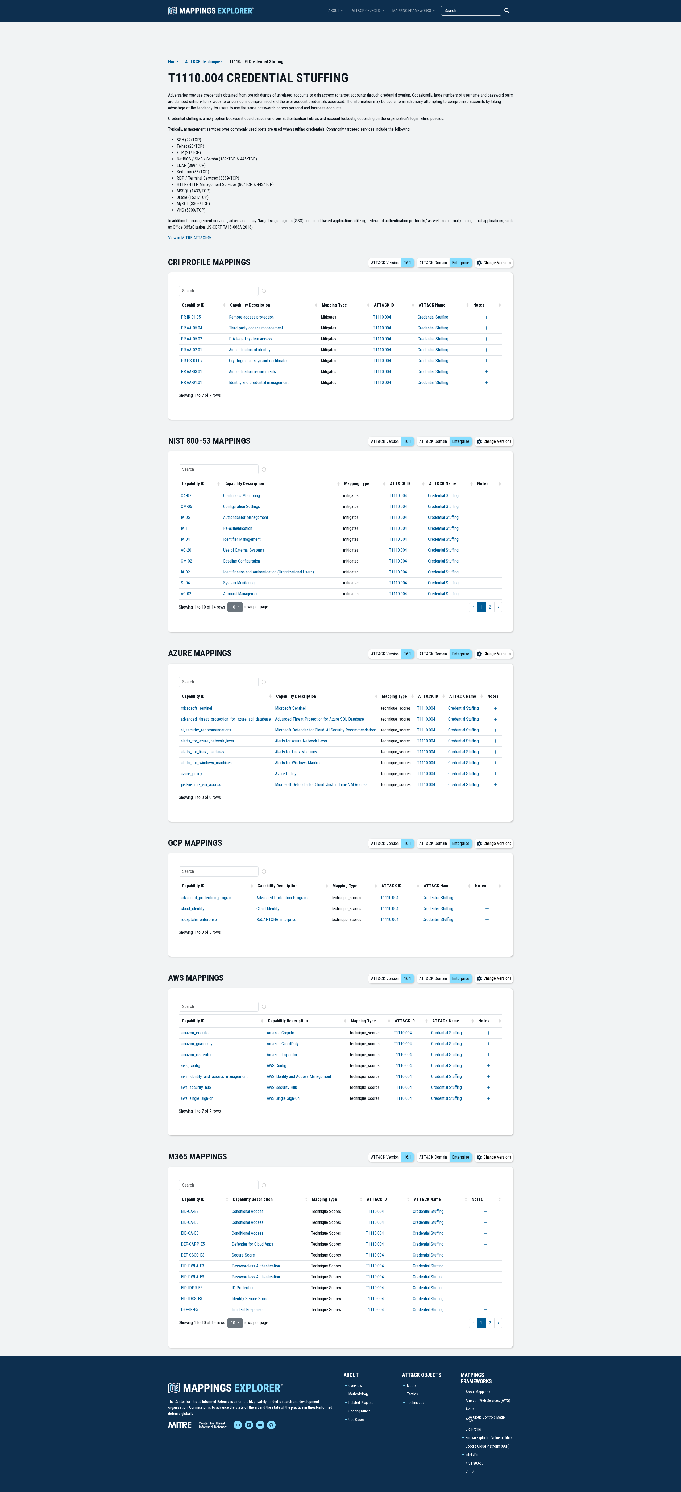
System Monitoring (239, 582)
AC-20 (186, 550)
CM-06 (186, 506)
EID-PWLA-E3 (192, 1265)
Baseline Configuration (241, 561)
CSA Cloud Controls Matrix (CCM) (485, 1419)
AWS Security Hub (282, 1087)
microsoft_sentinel (196, 708)
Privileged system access (250, 338)
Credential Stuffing (433, 317)
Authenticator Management (245, 517)
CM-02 (186, 561)
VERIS (470, 1472)
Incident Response (247, 1309)
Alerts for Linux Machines (296, 751)
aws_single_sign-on (197, 1098)
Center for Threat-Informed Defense (202, 1401)
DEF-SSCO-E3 (192, 1255)
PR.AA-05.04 (191, 327)
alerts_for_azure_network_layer (207, 740)
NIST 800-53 (475, 1463)
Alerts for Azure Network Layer (301, 740)
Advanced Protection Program (282, 897)
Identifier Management (242, 539)
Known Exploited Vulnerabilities (489, 1438)
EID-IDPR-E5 (191, 1287)
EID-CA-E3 (189, 1211)
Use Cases (356, 1419)
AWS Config (276, 1065)
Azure (470, 1409)
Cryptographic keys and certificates (258, 360)
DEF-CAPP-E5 (193, 1244)
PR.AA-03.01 (191, 371)
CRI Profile (473, 1429)
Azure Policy (285, 773)
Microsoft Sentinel (290, 708)
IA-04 (185, 539)
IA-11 (185, 528)
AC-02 (186, 593)
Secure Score (243, 1255)
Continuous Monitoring (241, 495)
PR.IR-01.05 (191, 317)
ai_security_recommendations (206, 730)
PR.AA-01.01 (191, 382)
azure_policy (191, 773)
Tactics (412, 1394)
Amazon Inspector (282, 1054)
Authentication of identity (250, 349)
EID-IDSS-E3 (191, 1298)
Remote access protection (251, 317)
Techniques (415, 1402)
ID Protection (243, 1287)
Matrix (411, 1385)
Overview (355, 1385)
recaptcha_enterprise (199, 919)
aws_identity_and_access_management (214, 1076)
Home (173, 61)
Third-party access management (256, 327)
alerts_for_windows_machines (206, 762)
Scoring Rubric (359, 1411)
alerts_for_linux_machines (202, 751)
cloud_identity (192, 908)
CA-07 (186, 495)
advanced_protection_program (206, 897)
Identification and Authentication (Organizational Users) (268, 572)
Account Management (241, 593)
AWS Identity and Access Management (299, 1076)
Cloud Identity (267, 908)
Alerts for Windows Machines (299, 762)
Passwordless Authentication (256, 1265)
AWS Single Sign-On (283, 1098)
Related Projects (360, 1402)
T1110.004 (382, 317)
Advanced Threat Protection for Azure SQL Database (319, 719)
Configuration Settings (241, 506)
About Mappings (478, 1392)
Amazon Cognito (280, 1032)
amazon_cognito (195, 1032)
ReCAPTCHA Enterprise (276, 919)
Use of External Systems (243, 550)
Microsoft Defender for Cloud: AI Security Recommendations (326, 730)
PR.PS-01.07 (191, 360)
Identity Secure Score (250, 1298)
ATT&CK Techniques (204, 61)
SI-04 (185, 582)
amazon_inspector (196, 1054)
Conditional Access (247, 1211)
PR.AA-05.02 (191, 338)
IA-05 (185, 517)
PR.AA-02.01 (191, 349)
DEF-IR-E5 (189, 1309)
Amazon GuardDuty (283, 1043)
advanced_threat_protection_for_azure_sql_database (226, 719)
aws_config (190, 1065)
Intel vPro (473, 1455)
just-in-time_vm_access (201, 784)
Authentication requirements (252, 371)
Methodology (358, 1394)
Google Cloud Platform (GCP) (487, 1446)
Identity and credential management (259, 382)
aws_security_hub (196, 1087)
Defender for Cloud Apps (252, 1244)
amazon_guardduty (197, 1043)
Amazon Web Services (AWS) (488, 1400)
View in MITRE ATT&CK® (189, 237)
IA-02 (185, 572)
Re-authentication (237, 528)
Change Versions (497, 262)
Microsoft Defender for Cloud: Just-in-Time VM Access (321, 784)
